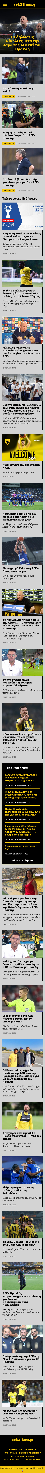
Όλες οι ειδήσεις (23, 860)
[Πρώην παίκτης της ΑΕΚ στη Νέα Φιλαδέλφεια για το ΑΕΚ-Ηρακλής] (22, 1339)
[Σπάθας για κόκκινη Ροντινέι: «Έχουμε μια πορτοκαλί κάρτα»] (22, 662)
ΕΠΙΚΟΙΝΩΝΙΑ (15, 1449)
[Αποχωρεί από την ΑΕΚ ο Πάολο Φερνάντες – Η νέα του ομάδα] (22, 1116)
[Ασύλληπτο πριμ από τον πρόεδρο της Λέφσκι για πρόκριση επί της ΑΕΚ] (22, 496)
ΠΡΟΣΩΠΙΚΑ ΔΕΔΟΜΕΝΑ (22, 1456)
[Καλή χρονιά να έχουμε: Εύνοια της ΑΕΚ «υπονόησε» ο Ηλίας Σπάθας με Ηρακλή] (22, 944)
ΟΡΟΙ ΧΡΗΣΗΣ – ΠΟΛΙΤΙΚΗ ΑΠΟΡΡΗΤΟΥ (22, 1453)
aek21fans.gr (22, 1439)
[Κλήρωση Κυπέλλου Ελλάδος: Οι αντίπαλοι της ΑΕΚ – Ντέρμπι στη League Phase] (22, 216)
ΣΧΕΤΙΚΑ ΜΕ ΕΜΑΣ (33, 1459)
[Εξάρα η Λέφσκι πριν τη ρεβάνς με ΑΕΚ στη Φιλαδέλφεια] (22, 1170)
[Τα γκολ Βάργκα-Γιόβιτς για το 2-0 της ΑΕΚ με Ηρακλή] (22, 1224)
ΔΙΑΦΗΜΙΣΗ (30, 1449)
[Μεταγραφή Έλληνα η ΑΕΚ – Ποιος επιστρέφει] (22, 551)
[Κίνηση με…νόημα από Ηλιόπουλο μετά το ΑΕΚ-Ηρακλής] (22, 115)
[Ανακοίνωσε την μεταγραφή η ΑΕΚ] (22, 447)
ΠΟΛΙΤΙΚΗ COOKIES (13, 1459)
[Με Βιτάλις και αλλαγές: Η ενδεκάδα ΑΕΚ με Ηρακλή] (22, 1393)
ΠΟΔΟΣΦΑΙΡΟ (8, 96)
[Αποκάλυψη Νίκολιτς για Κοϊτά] (22, 70)
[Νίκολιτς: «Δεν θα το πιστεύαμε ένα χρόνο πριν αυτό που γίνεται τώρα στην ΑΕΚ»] (22, 330)
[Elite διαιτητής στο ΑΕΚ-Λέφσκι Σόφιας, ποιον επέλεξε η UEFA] (22, 998)
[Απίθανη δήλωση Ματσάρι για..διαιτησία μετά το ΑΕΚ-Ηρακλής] (22, 161)
